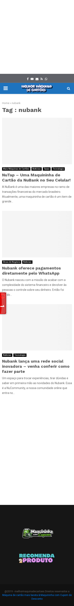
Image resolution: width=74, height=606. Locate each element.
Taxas (47, 169)
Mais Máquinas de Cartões (16, 169)
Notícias (36, 169)
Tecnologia (58, 169)
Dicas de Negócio (11, 262)
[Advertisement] (37, 37)
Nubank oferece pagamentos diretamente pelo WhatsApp (31, 271)
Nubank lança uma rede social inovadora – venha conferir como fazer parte (35, 366)
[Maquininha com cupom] (37, 535)
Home (5, 103)
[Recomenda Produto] (37, 559)
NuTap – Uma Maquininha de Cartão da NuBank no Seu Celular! (36, 177)
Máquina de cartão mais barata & (21, 595)
